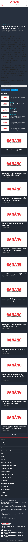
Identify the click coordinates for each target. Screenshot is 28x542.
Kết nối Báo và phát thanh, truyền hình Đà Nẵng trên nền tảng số (13, 527)
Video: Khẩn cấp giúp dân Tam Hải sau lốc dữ (18, 104)
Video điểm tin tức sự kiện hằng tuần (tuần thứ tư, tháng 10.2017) (17, 129)
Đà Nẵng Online (7, 530)
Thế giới (3, 459)
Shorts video (4, 495)
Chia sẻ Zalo (15, 89)
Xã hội (17, 5)
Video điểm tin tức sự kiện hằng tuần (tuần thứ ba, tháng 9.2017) (14, 402)
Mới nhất (7, 5)
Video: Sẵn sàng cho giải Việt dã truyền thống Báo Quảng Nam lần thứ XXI (13, 376)
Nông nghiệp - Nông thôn (7, 483)
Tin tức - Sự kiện (5, 24)
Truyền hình (4, 480)
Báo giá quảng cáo (6, 523)
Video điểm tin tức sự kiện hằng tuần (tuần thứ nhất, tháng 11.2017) (17, 117)
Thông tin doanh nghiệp (7, 474)
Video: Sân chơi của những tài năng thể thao (13, 350)
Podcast (3, 492)
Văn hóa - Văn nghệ (6, 451)
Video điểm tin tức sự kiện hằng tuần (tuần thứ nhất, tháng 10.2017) (14, 249)
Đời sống (3, 454)
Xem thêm (14, 434)
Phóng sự (12, 102)
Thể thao (3, 456)
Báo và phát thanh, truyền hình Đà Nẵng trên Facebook (13, 533)
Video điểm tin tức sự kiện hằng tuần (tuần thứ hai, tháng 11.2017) (17, 98)
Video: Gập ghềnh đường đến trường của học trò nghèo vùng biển (14, 427)
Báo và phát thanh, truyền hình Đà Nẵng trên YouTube (13, 536)
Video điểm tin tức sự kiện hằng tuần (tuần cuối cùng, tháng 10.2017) (17, 123)
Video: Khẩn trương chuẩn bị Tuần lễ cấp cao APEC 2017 (14, 275)
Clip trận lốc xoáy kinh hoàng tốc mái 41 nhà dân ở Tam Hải (18, 110)
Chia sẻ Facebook (6, 89)
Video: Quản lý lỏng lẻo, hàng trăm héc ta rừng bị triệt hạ (13, 300)
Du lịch (2, 448)
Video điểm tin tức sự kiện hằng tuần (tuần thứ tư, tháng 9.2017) (14, 325)
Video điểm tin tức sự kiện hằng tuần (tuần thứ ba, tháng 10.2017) (14, 174)
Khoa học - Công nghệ (6, 462)
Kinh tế (21, 5)
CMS (12, 540)
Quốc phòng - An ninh (6, 468)
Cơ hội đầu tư (4, 486)
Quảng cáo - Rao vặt (6, 477)
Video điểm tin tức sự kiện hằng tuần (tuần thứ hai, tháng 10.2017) (14, 199)
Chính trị (12, 5)
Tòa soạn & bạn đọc (6, 471)
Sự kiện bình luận (5, 489)
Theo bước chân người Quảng (8, 465)
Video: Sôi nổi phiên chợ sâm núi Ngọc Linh (12, 224)
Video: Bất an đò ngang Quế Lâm (12, 150)
